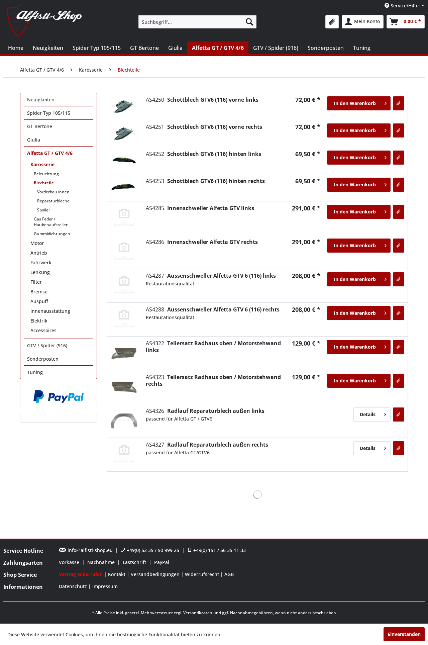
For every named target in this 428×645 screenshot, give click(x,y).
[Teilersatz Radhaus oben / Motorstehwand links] (124, 353)
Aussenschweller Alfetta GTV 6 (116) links (211, 275)
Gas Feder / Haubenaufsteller (51, 221)
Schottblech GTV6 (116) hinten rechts (205, 181)
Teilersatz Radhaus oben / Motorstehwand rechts (213, 380)
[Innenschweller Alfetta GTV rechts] (124, 252)
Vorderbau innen (53, 192)
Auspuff (39, 301)
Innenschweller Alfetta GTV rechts (202, 242)
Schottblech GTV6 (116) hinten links (203, 154)
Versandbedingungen (156, 574)
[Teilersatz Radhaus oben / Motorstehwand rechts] (124, 387)
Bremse (38, 291)
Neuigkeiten (41, 99)
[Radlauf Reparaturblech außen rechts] (124, 454)
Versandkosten (197, 613)
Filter (36, 282)
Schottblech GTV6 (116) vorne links (202, 99)
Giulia (33, 139)
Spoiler (43, 210)
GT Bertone (39, 126)
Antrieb (38, 253)
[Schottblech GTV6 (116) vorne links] (124, 106)
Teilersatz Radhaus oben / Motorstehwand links (213, 346)
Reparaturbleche (53, 201)
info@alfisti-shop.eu (90, 550)
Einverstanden (404, 634)
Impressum (105, 586)
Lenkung (40, 272)
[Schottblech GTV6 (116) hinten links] (124, 161)
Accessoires (43, 330)
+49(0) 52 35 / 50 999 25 (152, 550)
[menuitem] (197, 21)
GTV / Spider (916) (47, 345)
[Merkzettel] (332, 21)
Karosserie (42, 164)
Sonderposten (43, 359)
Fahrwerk (40, 262)
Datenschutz (73, 586)
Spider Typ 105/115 (48, 113)
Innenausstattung (50, 311)
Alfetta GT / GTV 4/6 (50, 153)
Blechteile (44, 183)
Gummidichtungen (52, 234)
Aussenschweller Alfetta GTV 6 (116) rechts (213, 309)
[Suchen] (249, 21)
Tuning (35, 372)
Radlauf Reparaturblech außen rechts (207, 444)
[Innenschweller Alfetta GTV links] (124, 218)
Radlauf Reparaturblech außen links (205, 410)
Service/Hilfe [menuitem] (404, 5)
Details (368, 414)
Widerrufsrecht (202, 574)
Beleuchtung (46, 174)
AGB (229, 574)
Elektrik (38, 320)
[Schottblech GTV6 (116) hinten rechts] (124, 188)
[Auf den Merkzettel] (398, 103)
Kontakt (117, 574)
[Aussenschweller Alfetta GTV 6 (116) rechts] (124, 319)
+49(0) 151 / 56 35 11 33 (219, 550)
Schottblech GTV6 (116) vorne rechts (204, 126)
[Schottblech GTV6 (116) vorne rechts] (124, 133)
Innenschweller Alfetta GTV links (200, 208)
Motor (37, 243)
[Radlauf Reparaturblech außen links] (124, 420)
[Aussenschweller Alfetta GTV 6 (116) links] (124, 285)
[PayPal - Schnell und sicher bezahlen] (58, 396)
